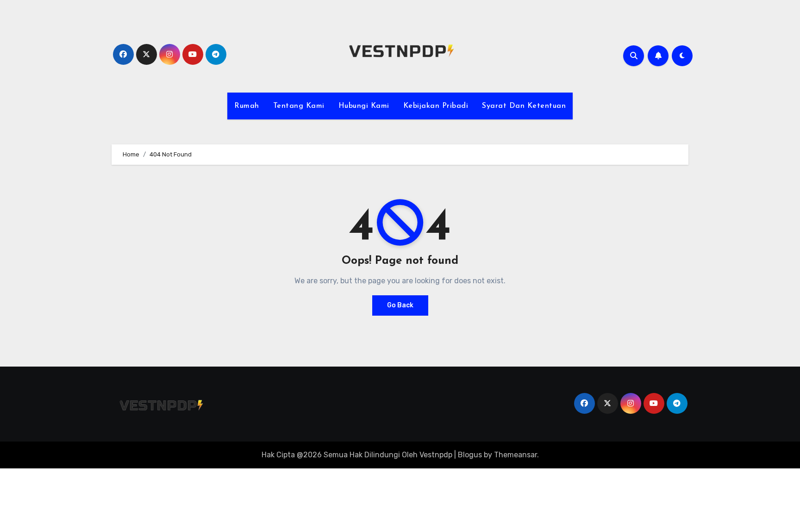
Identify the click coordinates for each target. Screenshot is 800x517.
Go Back (400, 305)
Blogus (470, 454)
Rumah (246, 106)
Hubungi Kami (363, 106)
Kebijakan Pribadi (436, 106)
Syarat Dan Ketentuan (524, 106)
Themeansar (515, 454)
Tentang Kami (299, 106)
